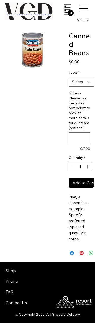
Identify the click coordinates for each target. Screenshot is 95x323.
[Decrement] (72, 166)
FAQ (10, 291)
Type (74, 72)
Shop (11, 270)
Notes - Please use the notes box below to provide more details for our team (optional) (79, 110)
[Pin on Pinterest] (82, 253)
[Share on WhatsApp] (91, 253)
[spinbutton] (80, 166)
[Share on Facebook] (72, 253)
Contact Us (16, 302)
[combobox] (81, 82)
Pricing (12, 281)
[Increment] (88, 166)
